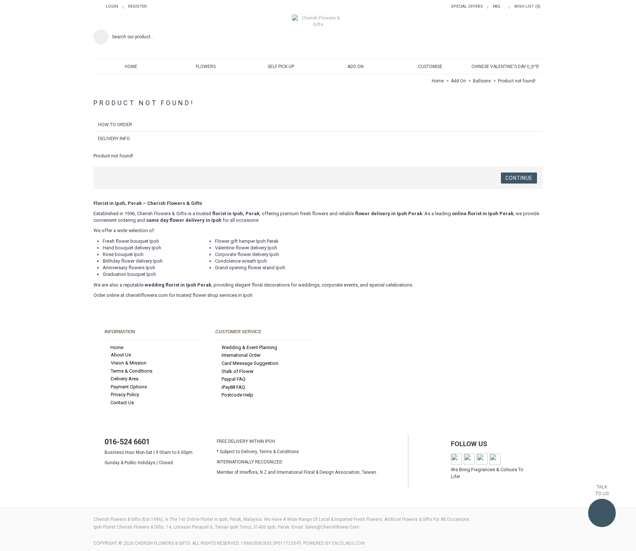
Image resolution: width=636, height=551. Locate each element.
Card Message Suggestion (250, 363)
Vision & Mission (128, 363)
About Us (121, 355)
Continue (519, 178)
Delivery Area (124, 378)
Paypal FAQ (233, 379)
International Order (241, 355)
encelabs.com (348, 543)
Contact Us (122, 402)
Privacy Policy (125, 395)
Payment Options (129, 387)
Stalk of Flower (238, 371)
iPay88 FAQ (233, 387)
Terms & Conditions (131, 371)
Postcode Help (237, 395)
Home (116, 347)
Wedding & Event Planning (249, 347)
